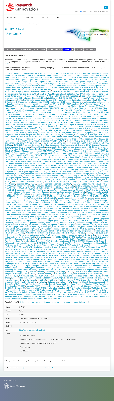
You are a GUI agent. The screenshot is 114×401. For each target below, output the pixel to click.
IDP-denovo (42, 165)
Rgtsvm (85, 245)
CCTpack (20, 102)
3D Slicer (9, 73)
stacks (97, 270)
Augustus (43, 84)
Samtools (96, 251)
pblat (91, 219)
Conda (25, 112)
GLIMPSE (9, 151)
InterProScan (18, 170)
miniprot (45, 194)
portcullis (74, 229)
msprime (80, 200)
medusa (78, 186)
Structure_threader (44, 274)
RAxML (8, 241)
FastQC (105, 133)
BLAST (34, 94)
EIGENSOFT (53, 127)
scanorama (33, 253)
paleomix (91, 214)
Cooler (50, 112)
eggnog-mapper (40, 127)
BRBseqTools (73, 96)
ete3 (63, 129)
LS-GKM (14, 180)
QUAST (8, 239)
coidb (43, 110)
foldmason (20, 139)
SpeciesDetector (102, 268)
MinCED (105, 192)
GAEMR (62, 141)
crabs (106, 112)
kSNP (64, 174)
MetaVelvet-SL (92, 190)
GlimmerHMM (103, 149)
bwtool (7, 100)
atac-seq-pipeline (78, 82)
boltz (101, 94)
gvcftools (76, 155)
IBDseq (14, 165)
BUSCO (62, 98)
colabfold (59, 110)
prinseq (63, 231)
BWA (88, 98)
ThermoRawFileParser (14, 284)
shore (85, 257)
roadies (48, 247)
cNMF (21, 110)
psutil (83, 233)
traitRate (65, 284)
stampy (19, 272)
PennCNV (91, 221)
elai (61, 127)
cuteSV (50, 116)
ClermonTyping (42, 108)
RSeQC (66, 249)
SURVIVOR (24, 276)
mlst (78, 196)
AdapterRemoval (83, 73)
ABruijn (66, 73)
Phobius (96, 223)
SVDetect (62, 276)
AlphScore (71, 77)
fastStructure (38, 135)
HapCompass (94, 155)
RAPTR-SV (93, 239)
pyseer (106, 235)
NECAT (11, 206)
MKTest (63, 196)
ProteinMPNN (31, 233)
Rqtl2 (43, 249)
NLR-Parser (18, 210)
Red (107, 241)
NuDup (87, 210)
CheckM (89, 104)
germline (98, 147)
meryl (53, 188)
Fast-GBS (66, 131)
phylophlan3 (76, 225)
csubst (88, 114)
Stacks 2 (105, 270)
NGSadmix (28, 208)
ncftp (107, 204)
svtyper (92, 276)
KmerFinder (9, 174)
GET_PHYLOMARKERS (15, 149)
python (18, 237)
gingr (82, 149)
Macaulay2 (70, 180)
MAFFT (22, 182)
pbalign (64, 219)
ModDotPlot (28, 198)
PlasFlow (56, 227)
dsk (102, 122)
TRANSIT (21, 286)
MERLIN (39, 188)
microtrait (68, 192)
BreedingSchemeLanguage (91, 96)
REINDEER (42, 243)
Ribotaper (92, 245)
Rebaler (89, 241)
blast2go (55, 94)
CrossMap (63, 114)
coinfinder (51, 110)
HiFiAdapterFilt (60, 159)
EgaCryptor (15, 127)
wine (96, 296)
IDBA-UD (26, 165)
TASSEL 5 (62, 280)
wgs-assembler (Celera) (27, 296)
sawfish (17, 253)
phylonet (43, 225)
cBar (93, 100)
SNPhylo (26, 266)
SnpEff (7, 266)
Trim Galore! (72, 286)
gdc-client (67, 143)
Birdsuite (105, 92)
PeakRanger (48, 221)
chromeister (42, 106)
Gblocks (30, 143)
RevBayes (35, 245)
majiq (92, 182)
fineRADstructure (12, 137)
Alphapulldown (60, 77)
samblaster (51, 251)
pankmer (46, 216)
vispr (63, 294)
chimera (105, 104)
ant (64, 80)
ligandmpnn (9, 178)
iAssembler (97, 163)
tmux (35, 284)
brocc (15, 98)
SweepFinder (22, 278)
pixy (49, 227)
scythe (90, 253)
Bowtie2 (20, 96)
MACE (78, 180)
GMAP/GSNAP (49, 151)
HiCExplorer (42, 159)
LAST (106, 174)
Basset (7, 88)
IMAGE (87, 165)
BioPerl (89, 92)
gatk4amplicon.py (12, 143)
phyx (100, 225)
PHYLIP (14, 225)
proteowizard (43, 233)
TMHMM (28, 284)
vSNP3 (97, 294)
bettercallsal (73, 90)
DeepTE (67, 118)
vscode (83, 294)
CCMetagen (10, 102)
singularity (94, 259)
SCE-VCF (43, 253)
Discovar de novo (88, 120)
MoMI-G (83, 198)
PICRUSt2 (9, 227)
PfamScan (9, 223)
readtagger (64, 241)
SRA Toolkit (63, 270)
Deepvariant (86, 118)
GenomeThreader (38, 147)
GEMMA (105, 143)
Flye (6, 139)
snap (27, 263)
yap (58, 298)
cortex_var (91, 112)
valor (43, 290)
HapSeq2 (79, 157)
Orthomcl (33, 214)
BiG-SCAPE (104, 90)
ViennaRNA (104, 292)
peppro (99, 221)
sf (11, 257)
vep (64, 292)
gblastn (23, 143)
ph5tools (33, 223)
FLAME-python (56, 137)
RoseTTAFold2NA (12, 249)
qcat (53, 237)
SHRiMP (8, 259)
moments (68, 198)
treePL (62, 286)
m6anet (62, 180)
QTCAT (72, 237)
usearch (30, 290)
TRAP (37, 286)
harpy (86, 157)
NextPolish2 (73, 206)
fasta (73, 131)
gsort (31, 155)
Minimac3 (18, 194)
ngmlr (106, 206)
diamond (45, 120)
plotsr (95, 227)
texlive (62, 282)
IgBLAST (60, 165)
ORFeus (88, 212)
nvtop (7, 212)
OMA (39, 212)
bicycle (95, 90)
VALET (37, 290)
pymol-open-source (59, 235)
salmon (24, 251)
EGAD (23, 127)
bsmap (28, 98)
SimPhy (44, 259)
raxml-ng (15, 241)
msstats (8, 202)
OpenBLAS (54, 212)
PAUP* (28, 219)
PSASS (71, 233)
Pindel (26, 227)
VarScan (88, 290)
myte (7, 204)
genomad (73, 145)
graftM (37, 153)
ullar (50, 288)
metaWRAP (104, 190)
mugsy (22, 202)
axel (10, 86)
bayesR (34, 88)
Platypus (72, 227)
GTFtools (47, 155)
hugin (11, 163)
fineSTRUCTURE (27, 137)
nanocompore (43, 204)
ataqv (88, 82)
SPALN (66, 268)
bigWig (20, 92)
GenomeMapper (11, 147)
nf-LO (101, 206)
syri (71, 278)
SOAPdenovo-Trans (79, 266)
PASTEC (20, 219)
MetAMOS (31, 190)
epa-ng (39, 129)
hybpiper (36, 163)
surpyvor (15, 276)
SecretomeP (10, 255)
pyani (106, 233)
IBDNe (7, 165)
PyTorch (25, 237)
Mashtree (57, 184)
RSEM (59, 249)
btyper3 (44, 98)
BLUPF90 (79, 94)
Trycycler (29, 288)
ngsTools (84, 208)
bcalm (67, 88)
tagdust (90, 278)
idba (20, 165)
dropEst (85, 122)
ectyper (87, 125)
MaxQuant (9, 186)
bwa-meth (105, 98)
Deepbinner (47, 118)
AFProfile (31, 75)
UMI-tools (76, 288)
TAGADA (82, 278)
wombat (23, 298)
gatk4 (106, 141)
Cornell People (104, 11)
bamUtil (84, 86)
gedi (74, 143)
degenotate (104, 118)
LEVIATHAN (89, 176)
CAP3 (55, 100)
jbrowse (93, 170)
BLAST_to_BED (44, 94)
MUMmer (56, 202)
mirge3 (67, 194)
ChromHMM (53, 106)
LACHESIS (77, 174)
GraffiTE (30, 153)
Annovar (59, 80)
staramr (33, 272)
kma (101, 172)
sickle (23, 259)
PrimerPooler (53, 231)
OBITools (20, 212)
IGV (71, 165)
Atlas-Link (9, 84)
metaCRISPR (10, 190)
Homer (106, 159)
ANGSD (38, 80)
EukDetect (70, 129)
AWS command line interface (68, 84)
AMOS (85, 77)
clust (76, 108)
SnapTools (61, 263)
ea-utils (42, 125)
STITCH (70, 272)
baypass (41, 88)
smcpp (74, 261)
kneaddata (29, 174)
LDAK (19, 176)
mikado (98, 192)
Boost (7, 96)
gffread (65, 149)
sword (66, 278)
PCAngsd (27, 221)
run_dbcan (95, 249)
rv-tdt (107, 249)
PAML (98, 214)
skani (16, 261)
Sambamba (40, 251)
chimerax (18, 106)
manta (106, 182)
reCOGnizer (99, 241)
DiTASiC (8, 122)
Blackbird (22, 94)
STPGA (78, 272)
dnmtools (30, 122)
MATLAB (76, 184)
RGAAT (68, 245)
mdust (64, 186)
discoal (68, 120)
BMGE (87, 94)
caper (60, 100)
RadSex (72, 239)
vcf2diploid (104, 290)
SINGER (84, 259)
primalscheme (21, 231)
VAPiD (54, 290)
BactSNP (29, 86)
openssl (80, 212)
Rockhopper (63, 247)
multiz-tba (37, 202)
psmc (78, 233)
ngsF (44, 208)
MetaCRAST (104, 188)
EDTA (106, 125)
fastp (30, 133)
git (87, 149)
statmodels (50, 272)
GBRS (37, 143)
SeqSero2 (72, 255)
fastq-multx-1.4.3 (53, 133)
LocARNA (53, 178)
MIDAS (76, 192)
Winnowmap (104, 296)
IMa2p (81, 165)
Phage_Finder (44, 223)
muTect (106, 202)
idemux (34, 165)
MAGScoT (84, 182)
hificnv (76, 159)
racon (46, 239)
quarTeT (105, 237)
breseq (106, 96)
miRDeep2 (59, 194)
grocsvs (105, 153)
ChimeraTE (9, 106)
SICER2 (16, 259)
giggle (76, 149)
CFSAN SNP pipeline (69, 104)
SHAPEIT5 (57, 257)
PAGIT (68, 214)
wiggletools (75, 296)
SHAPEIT (38, 257)
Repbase (77, 243)
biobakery (35, 92)
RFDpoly (54, 245)
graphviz (70, 153)
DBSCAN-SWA (18, 118)
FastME (15, 133)
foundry (37, 139)
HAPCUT (105, 155)
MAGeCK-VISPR (52, 182)
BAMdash (43, 86)
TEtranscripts (53, 282)
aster (61, 82)
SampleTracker (69, 251)
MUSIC (83, 202)
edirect (100, 125)
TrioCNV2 (9, 288)
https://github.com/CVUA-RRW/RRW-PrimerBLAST (47, 161)
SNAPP (53, 263)
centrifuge (28, 104)
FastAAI (79, 131)
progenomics (87, 231)
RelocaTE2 (67, 243)
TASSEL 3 (42, 280)
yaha (50, 298)
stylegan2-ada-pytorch (68, 274)
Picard (106, 225)
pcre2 (39, 221)
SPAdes (58, 268)
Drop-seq (77, 122)
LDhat (38, 176)
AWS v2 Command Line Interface (95, 84)
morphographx (10, 200)
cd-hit (27, 102)
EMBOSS (96, 127)
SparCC (73, 268)
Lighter (18, 178)
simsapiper (52, 259)
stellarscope (60, 272)
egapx (30, 127)
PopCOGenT (35, 229)
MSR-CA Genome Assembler (97, 200)
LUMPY (47, 180)
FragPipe (72, 139)
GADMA (53, 141)
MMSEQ (90, 196)
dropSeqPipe (94, 122)
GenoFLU (64, 145)
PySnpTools (10, 237)
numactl (94, 210)
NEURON (34, 206)
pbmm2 (97, 219)
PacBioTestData (58, 214)
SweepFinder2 (35, 278)
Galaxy (70, 141)
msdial (61, 200)
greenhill (78, 153)
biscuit (7, 94)
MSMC (73, 200)
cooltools (67, 112)
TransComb (104, 284)
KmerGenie (19, 174)
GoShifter (15, 153)
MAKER (99, 182)
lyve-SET (54, 180)
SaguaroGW (15, 251)
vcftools (46, 292)
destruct (22, 120)
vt (101, 294)
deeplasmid (58, 118)
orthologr (25, 214)
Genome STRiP (84, 145)
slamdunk (42, 261)
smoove (81, 261)
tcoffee (91, 280)
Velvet (59, 292)
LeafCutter (46, 176)
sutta (32, 276)
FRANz (80, 139)
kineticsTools (84, 172)
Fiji (100, 135)
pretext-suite (10, 231)
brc (16, 24)
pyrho (93, 235)
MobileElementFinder (13, 198)
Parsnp (8, 219)
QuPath (32, 239)
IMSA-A (36, 167)
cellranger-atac (90, 102)
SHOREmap (94, 257)
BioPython (96, 92)
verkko (70, 292)
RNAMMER (16, 247)
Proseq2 (21, 233)
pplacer (91, 229)
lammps (86, 174)
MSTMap (15, 202)
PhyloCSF (23, 225)
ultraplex (61, 288)
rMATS (7, 247)
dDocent (29, 118)
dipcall (52, 120)
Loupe (7, 180)
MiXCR (46, 196)
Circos (81, 106)
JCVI (99, 170)
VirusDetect (36, 294)
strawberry (97, 272)
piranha (44, 227)
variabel (61, 290)
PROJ (7, 233)
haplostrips (55, 157)
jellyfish (106, 170)
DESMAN (14, 120)
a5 (52, 73)
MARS (33, 184)
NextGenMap (62, 206)
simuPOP (62, 259)
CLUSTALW (97, 108)
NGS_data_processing (14, 208)
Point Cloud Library (13, 229)
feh (75, 135)
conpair (43, 112)
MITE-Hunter (92, 194)
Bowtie (13, 96)
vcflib (40, 292)
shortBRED (104, 257)
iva (62, 170)
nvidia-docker (103, 210)
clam (7, 108)
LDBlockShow (29, 176)
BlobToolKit (69, 94)
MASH (40, 184)
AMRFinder (9, 80)
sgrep (15, 257)
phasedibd (64, 223)
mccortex (27, 186)
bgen (89, 90)
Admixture (9, 75)
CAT (73, 100)
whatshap (66, 296)
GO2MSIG (104, 151)
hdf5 (107, 157)
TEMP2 (23, 282)
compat (8, 112)
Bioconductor (55, 92)
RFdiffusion (45, 245)
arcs (96, 80)
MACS (84, 180)
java (87, 170)
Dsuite (7, 125)
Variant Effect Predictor (75, 290)
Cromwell (51, 114)
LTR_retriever (24, 180)
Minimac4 (27, 194)
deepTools (76, 118)
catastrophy (80, 100)
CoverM (100, 112)
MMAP (83, 196)
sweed (13, 278)
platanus (64, 227)
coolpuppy (58, 112)
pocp (107, 227)
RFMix (61, 245)
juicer (21, 172)
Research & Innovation (22, 4)
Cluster (106, 108)
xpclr (45, 298)
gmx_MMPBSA (62, 151)
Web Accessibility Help (52, 368)
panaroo (8, 216)
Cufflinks (105, 114)
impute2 (20, 167)
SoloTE (106, 266)
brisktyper (9, 98)
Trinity (97, 286)
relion (58, 243)
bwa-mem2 (95, 98)
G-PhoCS (35, 141)
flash (65, 137)
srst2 (71, 270)
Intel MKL (105, 167)
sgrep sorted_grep (26, 257)
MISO (83, 194)
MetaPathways (42, 190)
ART (30, 82)
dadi (69, 116)
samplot (80, 251)
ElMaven (67, 127)
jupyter (31, 172)
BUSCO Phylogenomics (75, 98)
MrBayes (36, 200)
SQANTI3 (27, 270)
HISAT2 (91, 159)
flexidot (106, 137)
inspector (69, 167)
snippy (88, 263)
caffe (32, 100)
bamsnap (57, 86)
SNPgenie (16, 266)
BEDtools (63, 90)
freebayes (89, 139)
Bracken (42, 96)
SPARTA (91, 268)
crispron (41, 114)
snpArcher (105, 263)
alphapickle (49, 77)
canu (43, 100)
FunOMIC (26, 141)
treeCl (48, 286)
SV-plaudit (39, 276)
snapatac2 (44, 263)
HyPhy (75, 163)
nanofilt (53, 204)
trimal (80, 286)
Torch (58, 284)
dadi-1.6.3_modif (79, 116)
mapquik (20, 184)
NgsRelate (75, 208)
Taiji (95, 278)
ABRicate (58, 73)
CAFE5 (26, 100)
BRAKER (50, 96)
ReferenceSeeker (12, 243)
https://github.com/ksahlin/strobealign (83, 161)
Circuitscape (90, 106)
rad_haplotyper (56, 239)
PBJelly (86, 219)
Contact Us (44, 17)
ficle (91, 135)
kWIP (70, 174)
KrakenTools (46, 174)
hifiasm (70, 159)
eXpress (35, 131)
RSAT (48, 249)
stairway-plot (10, 272)
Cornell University (9, 6)
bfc (80, 90)
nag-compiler (23, 204)
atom (29, 84)
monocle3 (105, 198)
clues (62, 108)
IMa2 (76, 165)
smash (67, 261)
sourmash (40, 268)
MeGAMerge (104, 186)
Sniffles (82, 263)
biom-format (80, 92)
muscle (77, 202)
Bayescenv (25, 88)
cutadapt (36, 116)
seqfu (51, 255)
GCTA (53, 143)
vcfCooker (33, 292)
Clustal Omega (85, 108)
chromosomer (64, 106)
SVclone (54, 276)
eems (7, 127)
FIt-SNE (38, 137)
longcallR (77, 178)
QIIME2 (65, 237)
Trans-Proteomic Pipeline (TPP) (84, 284)
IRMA (46, 170)
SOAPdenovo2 (95, 266)
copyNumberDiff (78, 112)
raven (106, 239)
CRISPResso (29, 114)
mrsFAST (54, 200)
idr (49, 165)
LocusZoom (62, 178)
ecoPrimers (79, 125)
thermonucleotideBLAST (99, 282)
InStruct (96, 167)
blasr (29, 94)
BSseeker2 (36, 98)
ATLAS (106, 82)
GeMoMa (8, 145)
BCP (101, 88)
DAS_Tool (104, 116)
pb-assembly (43, 219)
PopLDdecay (46, 229)
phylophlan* (52, 225)
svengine (70, 276)
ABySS (73, 73)
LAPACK (93, 174)
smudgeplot (9, 263)
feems (70, 135)
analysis (30, 80)
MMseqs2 (98, 196)
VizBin (69, 294)
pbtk (19, 221)
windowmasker (87, 296)
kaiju (46, 172)
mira (51, 194)
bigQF (7, 92)
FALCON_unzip (54, 131)
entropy (33, 129)
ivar (65, 170)
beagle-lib (16, 90)
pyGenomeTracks (37, 235)
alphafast (21, 77)
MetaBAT (59, 188)
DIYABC (16, 122)
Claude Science (27, 108)
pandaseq (23, 216)
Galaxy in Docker (82, 141)
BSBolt (21, 98)
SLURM (55, 261)
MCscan (48, 186)
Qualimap (86, 237)
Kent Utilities (61, 172)
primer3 (32, 231)
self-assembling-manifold (31, 255)
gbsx (43, 143)
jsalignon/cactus (11, 172)
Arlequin (24, 82)
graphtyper (61, 153)
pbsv (15, 221)
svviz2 (98, 276)
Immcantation (10, 167)
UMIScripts (95, 288)
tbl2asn (84, 280)
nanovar (88, 204)
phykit (7, 225)
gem (78, 143)
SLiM (49, 261)
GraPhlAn (52, 153)
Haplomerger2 (44, 157)
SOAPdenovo (63, 266)
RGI (78, 245)
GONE (7, 153)
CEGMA (46, 102)
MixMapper (54, 196)
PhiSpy (89, 223)
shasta (65, 257)
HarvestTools (94, 157)
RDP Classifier (52, 241)
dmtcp (23, 122)
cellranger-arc (76, 102)
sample (59, 251)
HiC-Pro (26, 159)
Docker (37, 122)
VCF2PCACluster (12, 292)
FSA (96, 139)
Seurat (7, 257)
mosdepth (21, 200)
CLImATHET (54, 108)
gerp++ (106, 147)
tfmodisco (76, 282)
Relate (51, 243)
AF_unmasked (20, 75)
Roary (54, 247)
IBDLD (106, 163)
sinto (101, 259)
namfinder (33, 204)
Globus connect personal (32, 151)
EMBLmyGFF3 (85, 127)
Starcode (40, 272)
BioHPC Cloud (12, 17)
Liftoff (101, 176)
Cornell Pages (93, 11)
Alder (70, 75)
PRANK (99, 229)
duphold (20, 125)
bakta (35, 86)
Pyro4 (99, 235)
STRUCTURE (29, 274)
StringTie (18, 274)
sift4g (29, 259)
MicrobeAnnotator (57, 192)
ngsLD (50, 208)
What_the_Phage (55, 296)
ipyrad (27, 170)
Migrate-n (90, 192)
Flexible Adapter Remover (91, 137)
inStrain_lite (87, 167)
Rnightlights (38, 247)
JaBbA (71, 170)
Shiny (71, 257)
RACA (40, 239)
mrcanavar (45, 200)
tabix (75, 278)
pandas (15, 216)
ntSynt (70, 210)
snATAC (69, 263)
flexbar (76, 137)
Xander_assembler (35, 298)
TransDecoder (10, 286)
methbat (8, 192)
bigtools (14, 92)
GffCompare (56, 149)
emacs (75, 127)
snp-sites (96, 263)
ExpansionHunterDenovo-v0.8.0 (17, 131)
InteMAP (8, 170)
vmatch (76, 294)
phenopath (81, 223)
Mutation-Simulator (94, 202)
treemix (55, 286)
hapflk (16, 157)
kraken (37, 174)
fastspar (29, 135)
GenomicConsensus (66, 147)
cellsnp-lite (9, 104)
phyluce (86, 225)
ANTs (79, 80)
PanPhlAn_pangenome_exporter (73, 216)
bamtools (76, 86)
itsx (58, 170)
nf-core (82, 206)
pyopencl (72, 235)
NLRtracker (28, 210)
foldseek (29, 139)
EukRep (78, 129)
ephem (45, 129)
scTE (84, 253)
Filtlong (106, 135)
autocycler (52, 84)
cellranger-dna (103, 102)
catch (88, 100)
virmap (19, 294)
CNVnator (29, 110)
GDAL (59, 143)
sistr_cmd (9, 261)
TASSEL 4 (52, 280)
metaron (71, 190)
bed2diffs (47, 90)
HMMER (99, 159)
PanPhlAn (55, 216)
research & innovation (9, 24)
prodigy (78, 231)
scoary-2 (68, 253)
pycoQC (18, 235)
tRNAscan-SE (19, 288)
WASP (106, 294)
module (61, 198)
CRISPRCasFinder (12, 114)
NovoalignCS (49, 210)
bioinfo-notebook (67, 92)
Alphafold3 (39, 77)
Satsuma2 (9, 253)
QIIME (58, 237)
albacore (62, 75)
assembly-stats (52, 82)
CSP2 (79, 114)
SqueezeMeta (43, 270)
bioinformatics (22, 24)
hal (86, 155)
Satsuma (105, 251)
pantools (97, 216)
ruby (88, 249)
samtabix (88, 251)
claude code (15, 108)
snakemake (19, 263)
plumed (101, 227)
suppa (106, 274)
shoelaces (78, 257)
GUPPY (68, 155)
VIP (6, 294)
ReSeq (20, 245)
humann (18, 163)
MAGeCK (39, 182)
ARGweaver (104, 80)
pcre (34, 221)
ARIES (17, 82)
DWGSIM (28, 125)
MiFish (82, 192)
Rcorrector (40, 241)
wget (15, 296)
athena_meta (97, 82)
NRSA (64, 210)
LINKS (33, 178)
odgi (34, 212)
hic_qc (33, 159)
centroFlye (47, 104)
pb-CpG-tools (54, 219)
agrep (55, 75)
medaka (71, 186)
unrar (24, 290)
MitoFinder (17, 196)
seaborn (97, 253)
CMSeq (15, 110)
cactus (13, 100)
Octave (28, 212)
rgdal (74, 245)
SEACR (105, 253)
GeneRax (45, 145)
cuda (96, 114)
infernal (54, 167)
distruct (106, 120)
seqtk (79, 255)
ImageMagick (103, 165)
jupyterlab (39, 172)
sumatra (89, 274)
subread (81, 274)
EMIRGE (105, 127)
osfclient (41, 214)
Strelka (106, 272)
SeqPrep (63, 255)
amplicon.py (104, 77)
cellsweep (19, 104)
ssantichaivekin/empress (84, 270)
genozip (78, 147)
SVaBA (47, 276)
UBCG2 (44, 288)
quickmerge (16, 239)
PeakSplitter (68, 221)
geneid (27, 145)
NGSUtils (93, 208)
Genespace (54, 145)
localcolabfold (42, 178)
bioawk (27, 92)
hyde (43, 163)
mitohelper (26, 196)
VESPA (77, 292)
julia (26, 172)
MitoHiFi (35, 196)
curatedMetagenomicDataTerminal (18, 116)
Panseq (90, 216)
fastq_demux (66, 133)
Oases (13, 212)
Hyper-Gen (58, 163)
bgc (84, 90)
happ (72, 157)
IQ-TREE (34, 170)
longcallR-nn (87, 178)
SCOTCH (77, 253)
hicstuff (50, 159)
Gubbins (55, 155)
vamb (48, 290)
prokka (13, 233)
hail (82, 155)
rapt (85, 239)
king (97, 172)
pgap (17, 223)
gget (71, 149)
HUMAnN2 (27, 163)
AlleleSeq (95, 75)
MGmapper (44, 192)
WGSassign (42, 296)
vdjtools (53, 292)
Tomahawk (43, 284)
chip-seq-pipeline (30, 106)
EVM (89, 129)
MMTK (106, 196)
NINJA (100, 208)
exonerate (105, 129)
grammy (44, 153)
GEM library (87, 143)
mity (41, 196)
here (7, 64)
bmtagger (94, 94)
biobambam (44, 92)
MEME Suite (30, 188)
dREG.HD (64, 122)
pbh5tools (78, 219)
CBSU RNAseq (102, 100)
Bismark (14, 94)
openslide (72, 212)
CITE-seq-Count (102, 106)
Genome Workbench (100, 145)
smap (62, 261)
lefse (61, 176)
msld (67, 200)
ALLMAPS (104, 75)
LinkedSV (26, 178)
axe (6, 86)
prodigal (70, 231)
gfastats (41, 149)
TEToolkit (42, 282)
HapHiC (23, 157)
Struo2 (55, 274)
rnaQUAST (27, 247)
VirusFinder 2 (47, 294)
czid (65, 116)
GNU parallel (87, 151)
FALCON (43, 131)
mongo (90, 198)
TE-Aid (97, 280)
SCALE (25, 253)
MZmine (13, 204)
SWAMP (105, 276)
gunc (62, 155)
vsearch (90, 294)
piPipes (33, 227)
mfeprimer (35, 192)
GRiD (85, 153)
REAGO (73, 241)
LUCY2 (40, 180)
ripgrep (100, 245)
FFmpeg (80, 135)
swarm (7, 278)
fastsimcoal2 (20, 135)
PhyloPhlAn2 (64, 225)
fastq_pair (77, 133)
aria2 (7, 82)
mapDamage (10, 184)
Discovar (76, 120)
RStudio (74, 249)
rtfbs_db (82, 249)
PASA (14, 219)
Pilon (21, 227)
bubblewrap (53, 98)
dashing (8, 118)
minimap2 (36, 194)
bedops (55, 90)
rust (102, 249)
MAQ (27, 184)
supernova (98, 274)
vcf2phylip (24, 292)
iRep (41, 170)
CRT (72, 114)
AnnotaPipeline (48, 80)
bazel (48, 88)
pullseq (89, 233)
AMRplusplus (20, 80)
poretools (65, 229)
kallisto (52, 172)
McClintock (18, 186)
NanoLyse (61, 204)
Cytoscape (58, 116)
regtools (32, 243)
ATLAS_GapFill (20, 84)
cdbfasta (34, 102)
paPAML (105, 216)
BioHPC (84, 11)
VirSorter (26, 294)
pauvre (34, 219)
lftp (97, 176)
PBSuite (8, 221)
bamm (50, 86)
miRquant (75, 194)
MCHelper (36, 186)
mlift (68, 196)
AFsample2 (41, 75)
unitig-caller (16, 290)
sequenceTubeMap (101, 255)
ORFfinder (97, 212)
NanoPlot (70, 204)
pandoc (31, 216)
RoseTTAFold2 (102, 247)
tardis (27, 280)
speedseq (9, 270)
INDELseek (44, 167)
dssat (106, 122)
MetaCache (93, 188)
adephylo (95, 73)
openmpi (63, 212)
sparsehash (82, 268)
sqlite (34, 270)
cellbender (55, 102)
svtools (85, 276)
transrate (30, 286)
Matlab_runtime (88, 184)
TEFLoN (105, 280)
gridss (91, 153)
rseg (54, 249)
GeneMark (36, 145)
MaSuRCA (67, 184)
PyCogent (9, 235)
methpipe (16, 192)
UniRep (8, 290)
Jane (82, 170)
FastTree (46, 135)
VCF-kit (96, 290)
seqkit (56, 255)
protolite (64, 233)
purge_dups (98, 233)
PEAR (76, 221)
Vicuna (95, 292)
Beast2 (40, 90)
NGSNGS (58, 208)
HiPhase (83, 159)
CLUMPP (69, 108)
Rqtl (38, 249)
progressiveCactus (101, 231)
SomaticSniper (11, 268)
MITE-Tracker (103, 194)
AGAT (49, 75)
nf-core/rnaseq (92, 206)
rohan (72, 247)
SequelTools (87, 255)
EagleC (49, 125)
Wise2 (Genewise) (12, 298)
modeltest (38, 198)
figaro (96, 135)
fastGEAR (105, 131)
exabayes (96, 129)
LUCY (33, 180)
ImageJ (94, 165)
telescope (9, 282)
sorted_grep (30, 268)
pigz (16, 227)
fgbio (87, 135)
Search (77, 11)
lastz (7, 176)
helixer (7, 159)
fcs (59, 135)
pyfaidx (25, 235)
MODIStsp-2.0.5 (50, 198)
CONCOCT (16, 112)
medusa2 (86, 186)
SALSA (32, 251)
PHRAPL (105, 223)
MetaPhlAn (54, 190)
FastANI (87, 131)
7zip (48, 73)
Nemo (17, 206)
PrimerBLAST (41, 231)
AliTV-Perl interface (81, 75)
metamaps (21, 190)
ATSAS (35, 84)
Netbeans (25, 206)
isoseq (52, 170)
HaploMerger (33, 157)
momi (76, 198)
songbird (21, 268)
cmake (7, 110)
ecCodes (63, 125)
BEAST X (32, 90)
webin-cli (8, 296)
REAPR (81, 241)
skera (21, 261)
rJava (106, 245)
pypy (80, 235)
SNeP (76, 263)
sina (78, 259)
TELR (16, 282)
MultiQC (29, 202)
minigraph (9, 194)
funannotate (104, 139)
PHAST (72, 223)
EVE (84, 129)
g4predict (45, 141)
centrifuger (37, 104)
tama (100, 278)
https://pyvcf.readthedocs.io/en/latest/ (32, 330)
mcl (42, 186)
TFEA (69, 282)
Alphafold (30, 77)
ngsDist (38, 208)
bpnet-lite (34, 96)
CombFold (78, 110)
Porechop (57, 229)
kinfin (92, 172)
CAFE (19, 100)
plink (78, 227)
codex (37, 110)
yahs (55, 298)
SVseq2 (78, 276)
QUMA (25, 239)
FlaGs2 (46, 137)
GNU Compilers (75, 151)
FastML (23, 133)
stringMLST (9, 274)
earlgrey (56, 125)
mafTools (30, 182)
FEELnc (64, 135)
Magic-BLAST (65, 182)
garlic (94, 141)
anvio (85, 80)
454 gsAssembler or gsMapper (32, 73)
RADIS (65, 239)
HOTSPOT (9, 161)
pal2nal (83, 214)
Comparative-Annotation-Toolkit (96, 110)
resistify (27, 245)
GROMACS (9, 155)
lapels (100, 174)
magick (75, 182)
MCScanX (57, 186)
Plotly (89, 227)
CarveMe (67, 100)
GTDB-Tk (38, 155)
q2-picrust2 (40, 237)
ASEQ (35, 82)
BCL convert (85, 88)
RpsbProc (31, 249)
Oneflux (46, 212)
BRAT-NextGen (61, 96)
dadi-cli (90, 116)
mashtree (48, 184)
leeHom (55, 176)
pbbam (70, 219)
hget (13, 159)
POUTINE (83, 229)
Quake (78, 237)
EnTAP (26, 129)
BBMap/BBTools (57, 88)
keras (69, 172)
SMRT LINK (104, 261)
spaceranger (49, 268)
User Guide (29, 17)
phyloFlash (33, 225)
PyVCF (32, 237)
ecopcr (71, 125)
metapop (63, 190)
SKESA (27, 261)
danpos (96, 116)
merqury (47, 188)
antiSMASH (71, 80)
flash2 (70, 137)
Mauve (98, 184)
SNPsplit (35, 266)
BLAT (62, 94)
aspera (42, 82)
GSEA (25, 155)
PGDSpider (24, 223)
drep (71, 122)
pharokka (54, 223)
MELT (21, 188)
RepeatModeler (102, 243)
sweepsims (46, 278)
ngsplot (66, 208)
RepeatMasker (88, 243)
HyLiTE (50, 163)
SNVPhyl (44, 266)
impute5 (28, 167)
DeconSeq (38, 118)
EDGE (93, 125)
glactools (92, 149)
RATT (101, 239)
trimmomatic (89, 286)
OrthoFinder (16, 214)
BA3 (15, 86)
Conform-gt (34, 112)
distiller (99, 120)
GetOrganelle (31, 149)
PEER (83, 221)
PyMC (48, 235)
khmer (75, 172)
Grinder (98, 153)
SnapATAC (34, 263)
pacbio (48, 214)
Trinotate (105, 286)
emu (14, 129)
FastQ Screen (39, 133)
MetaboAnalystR (81, 188)
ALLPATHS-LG (11, 77)
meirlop (15, 188)
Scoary (61, 253)
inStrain (78, 167)
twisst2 (37, 288)
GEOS (91, 147)
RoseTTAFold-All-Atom (85, 247)
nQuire (58, 210)
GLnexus (17, 151)
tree (43, 286)
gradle (22, 153)
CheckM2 (97, 104)
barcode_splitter (94, 86)
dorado (44, 122)
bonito (106, 94)
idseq (53, 165)
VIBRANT (87, 292)
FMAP (12, 139)
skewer (34, 261)
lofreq (70, 178)
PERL (106, 221)
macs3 (7, 182)
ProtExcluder (54, 233)
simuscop (71, 259)
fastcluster (95, 131)
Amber (79, 77)
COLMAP (68, 110)
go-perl (96, 151)
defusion (95, 118)
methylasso (25, 192)
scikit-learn (52, 253)
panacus (105, 214)
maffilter (15, 182)
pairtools (75, 214)
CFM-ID (56, 104)
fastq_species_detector (92, 133)
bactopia (21, 86)
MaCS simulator (94, 180)
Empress (8, 129)
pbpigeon (105, 219)
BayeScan (16, 88)
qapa (48, 237)
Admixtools (104, 73)
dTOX (13, 125)
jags (77, 170)
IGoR (67, 165)
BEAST (24, 90)
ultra (55, 288)
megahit (94, 186)
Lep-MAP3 (78, 176)
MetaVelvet (80, 190)
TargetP (33, 280)
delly (7, 120)
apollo (91, 80)
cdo (40, 102)
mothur (29, 200)
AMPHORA (93, 77)
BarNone (105, 86)
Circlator (74, 106)
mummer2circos (66, 202)
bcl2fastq (94, 88)
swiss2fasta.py (57, 278)
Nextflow (52, 206)
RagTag (80, 239)
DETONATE (31, 120)
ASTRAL (67, 82)
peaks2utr (58, 221)
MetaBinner (68, 188)
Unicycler (105, 288)
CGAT (81, 104)
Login (57, 17)
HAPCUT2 (9, 157)
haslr (102, 157)
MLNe (73, 196)
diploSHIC (60, 120)
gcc (48, 143)
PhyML (93, 225)
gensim (85, 147)
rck (27, 241)
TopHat (52, 284)
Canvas (49, 100)
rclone (32, 241)
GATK (100, 141)
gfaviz (48, 149)
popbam (25, 229)
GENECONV (18, 145)
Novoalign (38, 210)
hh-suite (19, 159)
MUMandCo (47, 202)
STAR (25, 272)
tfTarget (85, 282)
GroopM (18, 155)
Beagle (8, 90)
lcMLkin (13, 176)
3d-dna (16, 73)
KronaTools (56, 174)
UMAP (68, 288)
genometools (51, 147)
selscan (45, 255)
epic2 (51, 129)
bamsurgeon (67, 86)
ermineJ (58, 129)
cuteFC (44, 116)
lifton (107, 176)
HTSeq (17, 161)
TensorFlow (32, 282)
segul (18, 255)
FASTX (54, 135)
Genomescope (24, 147)
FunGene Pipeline (12, 141)
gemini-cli (97, 143)
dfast (39, 120)
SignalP (36, 259)
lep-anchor (69, 176)
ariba (12, 82)
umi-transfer (85, 288)
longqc (96, 178)
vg (82, 292)
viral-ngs (12, 294)
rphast (23, 249)
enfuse (20, 129)
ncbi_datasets (98, 204)
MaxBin (106, 184)
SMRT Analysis (91, 261)
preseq (106, 229)
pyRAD (86, 235)
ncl (6, 206)
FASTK (8, 133)
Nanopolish (79, 204)
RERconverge (10, 245)
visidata (57, 294)
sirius (106, 259)
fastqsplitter (9, 135)
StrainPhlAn (87, 272)
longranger (104, 178)
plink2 (83, 227)
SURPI (8, 276)
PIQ (38, 227)
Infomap (61, 167)
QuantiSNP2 (96, 237)
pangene (38, 216)
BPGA (27, 96)
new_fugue (43, 206)
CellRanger (65, 102)
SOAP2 (53, 266)
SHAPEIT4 (47, 257)
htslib (23, 161)
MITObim (8, 196)
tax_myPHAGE (74, 280)
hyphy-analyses (85, 163)
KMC (107, 172)
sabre (7, 251)
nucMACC (78, 210)
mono (97, 198)
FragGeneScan (47, 139)
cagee (37, 100)
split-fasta (18, 270)
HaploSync (65, 157)
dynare (35, 125)
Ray (22, 241)
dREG (56, 122)
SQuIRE (53, 270)
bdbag (106, 88)
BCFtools (75, 88)
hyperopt (67, 163)
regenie (24, 243)
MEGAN (8, 188)
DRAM (50, 122)
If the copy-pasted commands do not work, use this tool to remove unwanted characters (54, 302)
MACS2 (105, 180)
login (23, 368)
